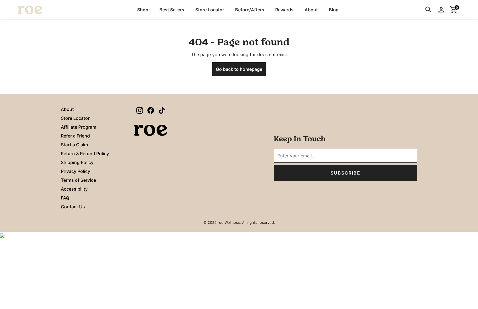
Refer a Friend (75, 136)
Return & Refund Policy (85, 153)
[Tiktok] (161, 110)
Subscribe (345, 173)
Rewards (284, 9)
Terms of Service (78, 180)
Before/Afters (249, 9)
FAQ (65, 198)
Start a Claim (74, 144)
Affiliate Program (78, 127)
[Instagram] (139, 110)
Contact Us (73, 206)
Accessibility (74, 189)
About (311, 9)
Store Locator (209, 9)
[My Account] (441, 9)
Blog (334, 9)
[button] (143, 10)
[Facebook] (150, 110)
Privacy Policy (75, 171)
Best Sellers (171, 9)
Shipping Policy (77, 162)
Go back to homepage (239, 69)
